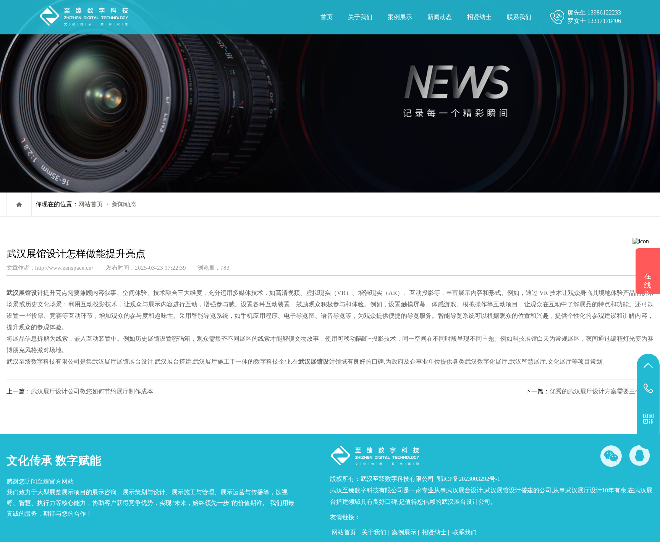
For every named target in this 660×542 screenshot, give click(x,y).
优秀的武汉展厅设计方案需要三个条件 (602, 391)
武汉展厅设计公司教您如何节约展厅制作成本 (92, 391)
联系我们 (519, 17)
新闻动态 (439, 17)
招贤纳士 (479, 17)
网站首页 (90, 204)
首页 (326, 17)
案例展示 (400, 17)
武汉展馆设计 (24, 293)
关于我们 (360, 17)
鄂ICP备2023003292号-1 (468, 479)
